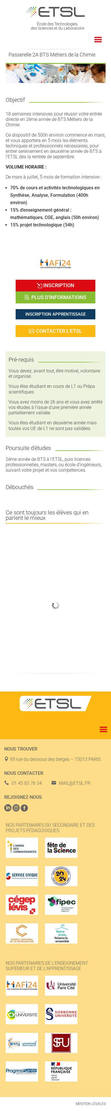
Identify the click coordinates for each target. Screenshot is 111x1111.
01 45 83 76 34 (27, 783)
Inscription (58, 285)
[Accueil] (56, 12)
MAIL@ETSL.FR (74, 783)
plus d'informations (58, 297)
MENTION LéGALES (91, 1104)
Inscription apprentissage (55, 314)
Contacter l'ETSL (59, 331)
